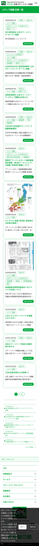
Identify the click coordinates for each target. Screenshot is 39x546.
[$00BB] (22, 394)
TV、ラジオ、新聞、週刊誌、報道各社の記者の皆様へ (19, 221)
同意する (22, 527)
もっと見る (30, 447)
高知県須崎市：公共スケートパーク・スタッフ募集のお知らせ (18, 96)
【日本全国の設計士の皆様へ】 (17, 372)
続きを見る (28, 43)
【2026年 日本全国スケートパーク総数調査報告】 (19, 433)
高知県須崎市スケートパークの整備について (19, 441)
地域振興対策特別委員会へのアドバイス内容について (18, 288)
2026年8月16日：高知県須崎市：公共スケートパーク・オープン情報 (19, 67)
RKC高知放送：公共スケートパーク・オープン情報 (18, 33)
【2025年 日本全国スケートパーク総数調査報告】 (18, 127)
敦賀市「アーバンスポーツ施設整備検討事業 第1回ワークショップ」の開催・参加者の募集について (19, 162)
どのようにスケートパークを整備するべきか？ (18, 316)
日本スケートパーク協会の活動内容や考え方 (18, 345)
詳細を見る (33, 527)
